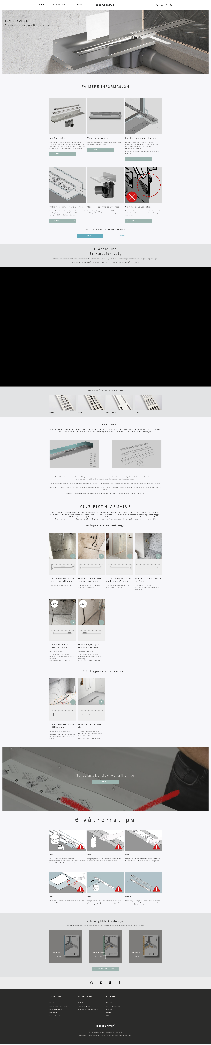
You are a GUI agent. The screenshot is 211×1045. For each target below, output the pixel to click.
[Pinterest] (110, 982)
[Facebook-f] (119, 982)
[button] (45, 5)
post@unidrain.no (94, 1035)
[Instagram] (91, 982)
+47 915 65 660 (106, 1035)
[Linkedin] (101, 982)
